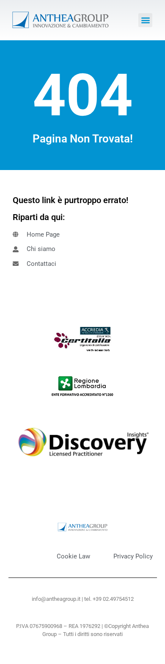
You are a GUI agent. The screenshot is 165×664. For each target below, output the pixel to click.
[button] (145, 20)
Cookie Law (73, 556)
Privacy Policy (133, 556)
